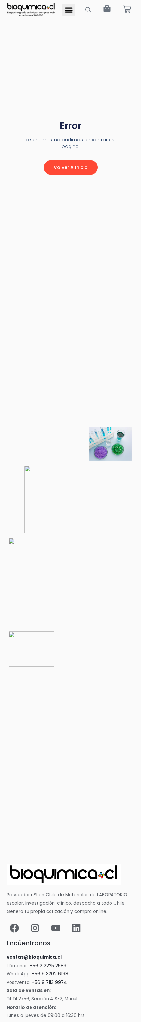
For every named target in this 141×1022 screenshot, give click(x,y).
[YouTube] (56, 928)
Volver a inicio (71, 167)
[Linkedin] (76, 928)
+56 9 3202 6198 (50, 974)
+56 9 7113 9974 (49, 982)
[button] (68, 10)
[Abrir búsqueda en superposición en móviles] (88, 10)
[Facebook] (14, 928)
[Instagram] (35, 928)
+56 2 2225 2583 (48, 966)
